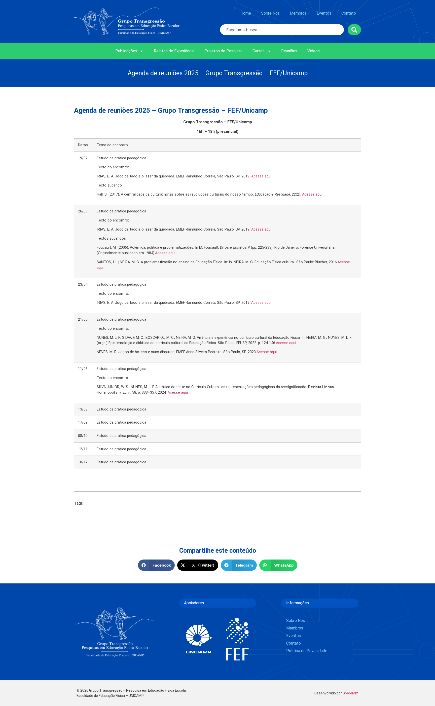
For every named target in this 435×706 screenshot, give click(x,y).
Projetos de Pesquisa (223, 51)
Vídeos (313, 51)
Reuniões (289, 51)
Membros (298, 13)
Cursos (258, 51)
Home (245, 13)
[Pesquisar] (354, 29)
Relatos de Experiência (174, 51)
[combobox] (282, 29)
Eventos (324, 13)
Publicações (126, 51)
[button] (156, 565)
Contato (348, 13)
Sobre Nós (270, 13)
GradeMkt (350, 693)
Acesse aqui (261, 176)
